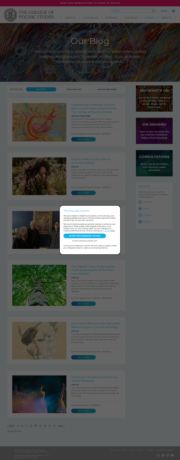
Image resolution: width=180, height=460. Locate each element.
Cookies (106, 231)
